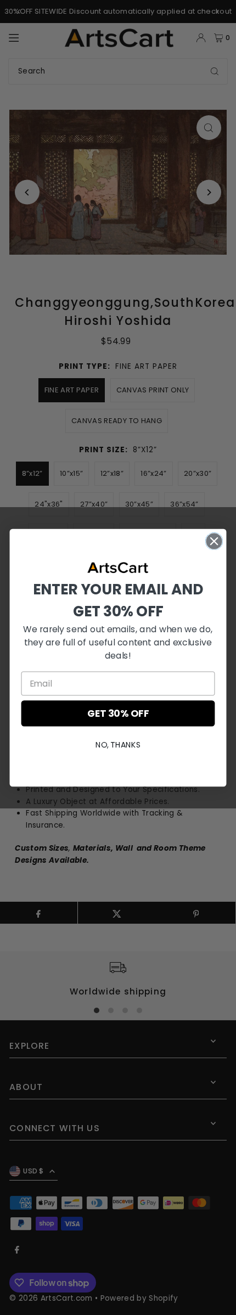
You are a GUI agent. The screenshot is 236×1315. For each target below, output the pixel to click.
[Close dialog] (214, 540)
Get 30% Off (118, 713)
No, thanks (118, 744)
